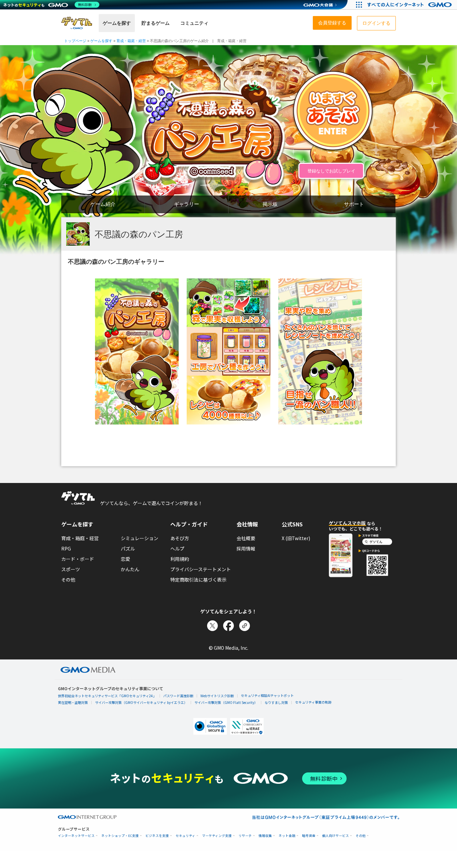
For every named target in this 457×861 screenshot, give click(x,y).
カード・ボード (77, 559)
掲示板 (270, 204)
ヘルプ (177, 548)
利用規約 (179, 559)
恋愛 (125, 559)
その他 (68, 579)
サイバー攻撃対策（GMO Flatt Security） (226, 702)
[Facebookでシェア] (228, 625)
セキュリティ (185, 836)
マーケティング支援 (217, 836)
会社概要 (246, 538)
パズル (128, 548)
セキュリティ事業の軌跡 (313, 702)
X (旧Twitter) (296, 538)
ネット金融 (287, 836)
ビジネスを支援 (157, 836)
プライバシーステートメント (200, 569)
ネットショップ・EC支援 (120, 836)
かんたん (130, 569)
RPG (66, 548)
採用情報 (246, 548)
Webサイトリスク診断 (217, 695)
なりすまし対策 (276, 702)
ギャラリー (186, 204)
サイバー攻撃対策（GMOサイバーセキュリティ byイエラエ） (141, 702)
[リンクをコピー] (244, 625)
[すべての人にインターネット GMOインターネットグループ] (410, 4)
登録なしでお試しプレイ (331, 170)
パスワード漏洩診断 (178, 695)
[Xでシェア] (212, 625)
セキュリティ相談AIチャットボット (267, 695)
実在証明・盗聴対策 (73, 702)
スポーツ (70, 569)
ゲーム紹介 (102, 204)
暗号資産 (308, 836)
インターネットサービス (76, 836)
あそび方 (179, 538)
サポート (354, 204)
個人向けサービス (335, 836)
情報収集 (265, 836)
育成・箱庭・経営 (80, 538)
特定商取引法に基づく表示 (198, 579)
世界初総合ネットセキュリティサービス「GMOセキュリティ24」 (107, 695)
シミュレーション (139, 538)
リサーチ (245, 836)
